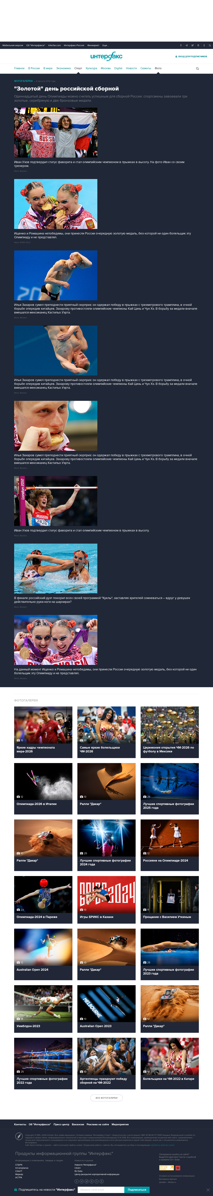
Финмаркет (93, 45)
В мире (48, 68)
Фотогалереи (23, 81)
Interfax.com (54, 45)
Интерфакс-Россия (74, 45)
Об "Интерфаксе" (35, 45)
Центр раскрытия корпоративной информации (97, 1174)
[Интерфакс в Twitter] (87, 1181)
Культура (91, 68)
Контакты (20, 1124)
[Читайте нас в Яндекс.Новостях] (77, 1181)
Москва (106, 68)
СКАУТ (18, 1171)
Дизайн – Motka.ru (167, 1182)
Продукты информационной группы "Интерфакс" (64, 1153)
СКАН (77, 1168)
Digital (118, 68)
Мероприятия (120, 1124)
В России (34, 68)
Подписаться (137, 1190)
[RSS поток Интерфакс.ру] (97, 1181)
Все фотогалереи (106, 1097)
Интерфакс (106, 56)
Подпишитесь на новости (47, 1190)
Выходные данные (168, 1179)
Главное (19, 68)
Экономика (63, 68)
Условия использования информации (177, 1176)
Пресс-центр (61, 1124)
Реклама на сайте (98, 1124)
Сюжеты (145, 68)
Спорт (78, 68)
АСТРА (18, 1177)
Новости (131, 68)
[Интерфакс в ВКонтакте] (92, 1181)
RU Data (78, 1171)
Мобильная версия (12, 45)
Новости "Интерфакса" (85, 1165)
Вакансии (78, 1124)
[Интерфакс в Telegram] (82, 1181)
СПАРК (18, 1165)
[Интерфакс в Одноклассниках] (102, 1181)
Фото (158, 68)
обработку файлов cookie (162, 1145)
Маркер (19, 1174)
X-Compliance (21, 1168)
